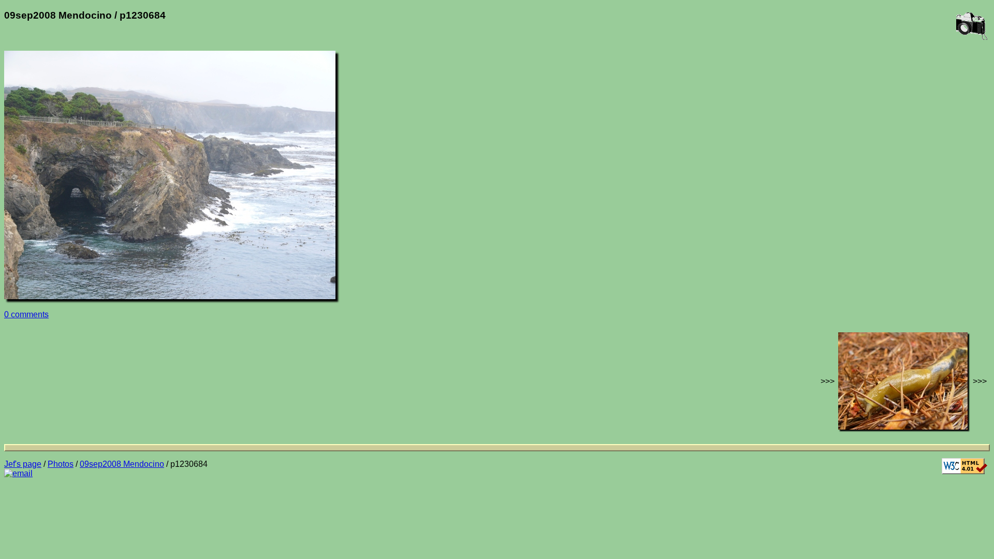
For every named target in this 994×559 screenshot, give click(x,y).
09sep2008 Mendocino (122, 464)
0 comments (26, 314)
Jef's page (22, 464)
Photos (61, 464)
